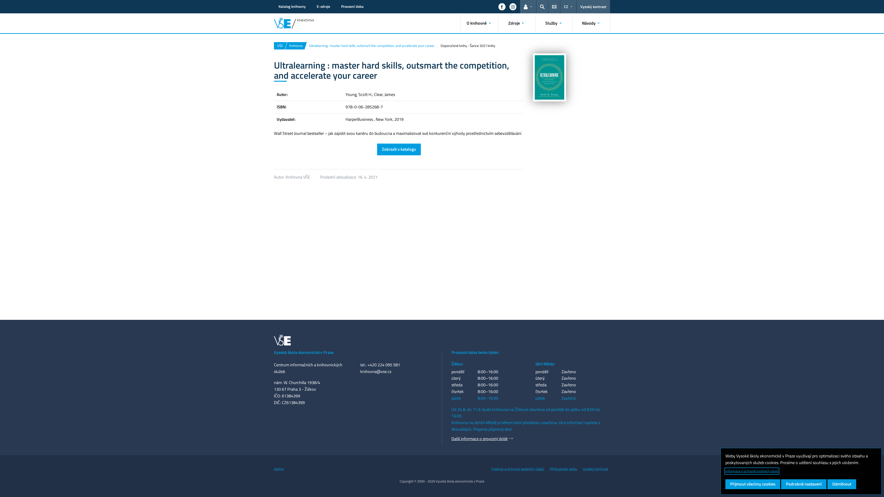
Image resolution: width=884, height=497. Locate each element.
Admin (279, 469)
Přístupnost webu (563, 469)
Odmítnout (841, 484)
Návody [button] (589, 23)
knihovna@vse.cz (375, 371)
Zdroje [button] (514, 23)
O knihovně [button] (477, 23)
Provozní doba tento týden (475, 352)
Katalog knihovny (292, 6)
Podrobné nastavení (804, 484)
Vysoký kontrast (593, 6)
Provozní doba (352, 6)
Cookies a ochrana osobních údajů (517, 469)
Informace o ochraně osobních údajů (751, 471)
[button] (501, 6)
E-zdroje (323, 6)
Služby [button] (551, 23)
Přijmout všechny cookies (752, 484)
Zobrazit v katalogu (399, 149)
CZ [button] (566, 6)
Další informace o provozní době (479, 439)
